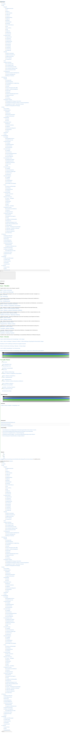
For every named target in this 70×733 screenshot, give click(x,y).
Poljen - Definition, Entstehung (6, 319)
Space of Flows (8, 27)
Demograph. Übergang (8, 99)
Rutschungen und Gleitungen (11, 183)
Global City (8, 14)
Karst (5, 184)
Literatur (28, 459)
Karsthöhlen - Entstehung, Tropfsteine (7, 332)
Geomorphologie (5, 135)
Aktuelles (4, 463)
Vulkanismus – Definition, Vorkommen (12, 228)
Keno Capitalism (9, 57)
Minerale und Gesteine (8, 196)
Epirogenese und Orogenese (11, 216)
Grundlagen (8, 150)
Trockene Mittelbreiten (8, 241)
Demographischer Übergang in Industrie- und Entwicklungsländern (17, 102)
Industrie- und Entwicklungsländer (12, 89)
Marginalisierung (9, 41)
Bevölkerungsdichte (9, 81)
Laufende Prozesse (7, 35)
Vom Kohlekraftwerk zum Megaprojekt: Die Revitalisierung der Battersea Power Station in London (19, 429)
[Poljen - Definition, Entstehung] (5, 317)
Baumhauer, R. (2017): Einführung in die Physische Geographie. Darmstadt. (13, 343)
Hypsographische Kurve (10, 138)
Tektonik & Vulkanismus (8, 213)
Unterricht (4, 265)
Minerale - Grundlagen (10, 205)
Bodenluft (7, 111)
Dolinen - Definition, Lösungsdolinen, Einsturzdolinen (10, 305)
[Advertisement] (29, 412)
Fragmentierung (8, 36)
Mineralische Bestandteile (10, 114)
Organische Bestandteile (10, 116)
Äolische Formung (7, 141)
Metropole (8, 20)
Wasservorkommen (7, 261)
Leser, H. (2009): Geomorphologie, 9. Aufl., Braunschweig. (10, 348)
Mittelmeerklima (9, 244)
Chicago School (8, 59)
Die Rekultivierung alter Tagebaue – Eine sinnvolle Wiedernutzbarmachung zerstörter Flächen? (19, 434)
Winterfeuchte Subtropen (8, 243)
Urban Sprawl (8, 47)
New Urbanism (8, 42)
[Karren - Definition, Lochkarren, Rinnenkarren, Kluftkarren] (9, 308)
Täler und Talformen (9, 156)
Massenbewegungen (7, 175)
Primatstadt (8, 23)
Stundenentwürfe (7, 270)
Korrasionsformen (9, 147)
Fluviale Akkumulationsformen (11, 153)
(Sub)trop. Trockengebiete (8, 249)
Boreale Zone (6, 238)
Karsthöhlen (8, 190)
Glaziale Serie (8, 174)
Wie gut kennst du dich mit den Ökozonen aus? (8, 422)
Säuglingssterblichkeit (10, 95)
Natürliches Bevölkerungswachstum (12, 93)
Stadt (3, 5)
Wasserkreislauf (7, 264)
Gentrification (8, 38)
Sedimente (8, 202)
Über (25, 459)
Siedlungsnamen (7, 71)
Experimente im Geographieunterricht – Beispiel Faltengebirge (13, 432)
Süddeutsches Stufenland (10, 162)
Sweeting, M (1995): (22, 350)
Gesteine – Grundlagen (10, 198)
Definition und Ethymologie (11, 186)
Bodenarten (8, 123)
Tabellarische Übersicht (8, 235)
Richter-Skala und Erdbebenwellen (12, 223)
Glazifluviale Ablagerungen (10, 171)
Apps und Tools (6, 267)
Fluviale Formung (7, 608)
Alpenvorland (8, 163)
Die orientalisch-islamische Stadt (11, 68)
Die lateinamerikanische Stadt (11, 66)
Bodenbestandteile (7, 110)
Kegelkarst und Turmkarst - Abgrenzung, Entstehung (10, 314)
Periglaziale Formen (9, 211)
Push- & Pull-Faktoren (10, 24)
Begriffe (5, 78)
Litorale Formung (7, 192)
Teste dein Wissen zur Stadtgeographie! (7, 425)
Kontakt (31, 459)
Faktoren (7, 119)
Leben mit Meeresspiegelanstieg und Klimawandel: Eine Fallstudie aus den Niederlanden (18, 431)
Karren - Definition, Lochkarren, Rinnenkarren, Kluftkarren (11, 310)
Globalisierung (8, 39)
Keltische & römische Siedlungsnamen (12, 72)
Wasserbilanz (6, 262)
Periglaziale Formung (7, 207)
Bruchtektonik (8, 214)
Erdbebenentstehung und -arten (11, 222)
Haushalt (7, 86)
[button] (3, 352)
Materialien (6, 132)
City (7, 469)
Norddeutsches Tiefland (10, 159)
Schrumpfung (8, 45)
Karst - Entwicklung (4, 296)
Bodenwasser (8, 113)
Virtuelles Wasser (7, 259)
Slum (7, 26)
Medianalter (8, 92)
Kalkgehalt (8, 126)
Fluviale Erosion (9, 151)
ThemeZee (11, 461)
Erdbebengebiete (9, 225)
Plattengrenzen (8, 220)
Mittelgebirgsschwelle (10, 160)
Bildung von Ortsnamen (10, 75)
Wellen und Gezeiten (9, 193)
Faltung (7, 217)
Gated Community (9, 472)
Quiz (5, 60)
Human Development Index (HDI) (12, 87)
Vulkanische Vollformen (10, 229)
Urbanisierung (8, 48)
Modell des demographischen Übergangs (13, 105)
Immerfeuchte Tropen (7, 253)
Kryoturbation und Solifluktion (11, 208)
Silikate (7, 204)
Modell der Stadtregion (10, 53)
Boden (3, 107)
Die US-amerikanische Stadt (11, 69)
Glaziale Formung (7, 166)
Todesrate (7, 96)
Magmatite (8, 199)
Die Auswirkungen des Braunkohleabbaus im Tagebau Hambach (13, 435)
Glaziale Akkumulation (10, 169)
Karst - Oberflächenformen (5, 301)
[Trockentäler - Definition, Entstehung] (6, 326)
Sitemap (22, 459)
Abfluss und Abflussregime (8, 258)
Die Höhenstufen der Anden (10, 250)
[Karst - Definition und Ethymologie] (6, 290)
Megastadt (8, 18)
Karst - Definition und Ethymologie (6, 292)
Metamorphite (8, 201)
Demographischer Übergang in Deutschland (13, 101)
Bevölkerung (4, 77)
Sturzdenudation (9, 181)
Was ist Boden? (6, 108)
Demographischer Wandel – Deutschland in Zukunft (15, 104)
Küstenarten (8, 195)
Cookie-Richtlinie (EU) (17, 459)
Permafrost (8, 210)
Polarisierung (8, 44)
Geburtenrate (8, 84)
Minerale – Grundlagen (10, 665)
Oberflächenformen (9, 189)
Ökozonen (4, 234)
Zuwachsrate (8, 98)
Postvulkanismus (9, 232)
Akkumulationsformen (10, 144)
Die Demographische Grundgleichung (12, 83)
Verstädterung (8, 50)
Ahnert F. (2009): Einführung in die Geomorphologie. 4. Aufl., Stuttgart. (12, 339)
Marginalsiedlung (9, 17)
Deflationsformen (9, 605)
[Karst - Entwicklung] (3, 294)
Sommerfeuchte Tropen (8, 252)
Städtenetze (8, 30)
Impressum (2, 459)
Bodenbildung (6, 117)
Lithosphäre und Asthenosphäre (11, 219)
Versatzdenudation (9, 180)
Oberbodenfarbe (9, 129)
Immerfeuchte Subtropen (8, 247)
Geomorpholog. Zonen (8, 157)
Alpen (7, 165)
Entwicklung (8, 187)
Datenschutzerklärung (8, 459)
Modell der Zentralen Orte (10, 54)
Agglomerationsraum (9, 8)
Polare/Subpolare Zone (8, 237)
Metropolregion (8, 21)
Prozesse (7, 120)
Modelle (5, 51)
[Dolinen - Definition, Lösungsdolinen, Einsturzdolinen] (9, 303)
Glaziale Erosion (9, 172)
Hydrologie (4, 256)
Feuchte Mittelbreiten (7, 240)
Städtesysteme (8, 32)
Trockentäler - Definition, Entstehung (7, 328)
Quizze (5, 255)
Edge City (7, 11)
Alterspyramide (8, 80)
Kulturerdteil (8, 90)
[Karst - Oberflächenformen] (4, 299)
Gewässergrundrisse (9, 154)
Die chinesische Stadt (9, 63)
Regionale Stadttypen (7, 62)
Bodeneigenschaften (7, 122)
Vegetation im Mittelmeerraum (11, 246)
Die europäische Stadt (9, 65)
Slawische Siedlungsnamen (10, 74)
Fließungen (8, 178)
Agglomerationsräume (10, 56)
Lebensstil (8, 475)
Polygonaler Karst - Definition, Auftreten (7, 323)
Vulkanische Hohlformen (10, 231)
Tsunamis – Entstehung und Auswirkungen (13, 226)
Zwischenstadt (8, 33)
